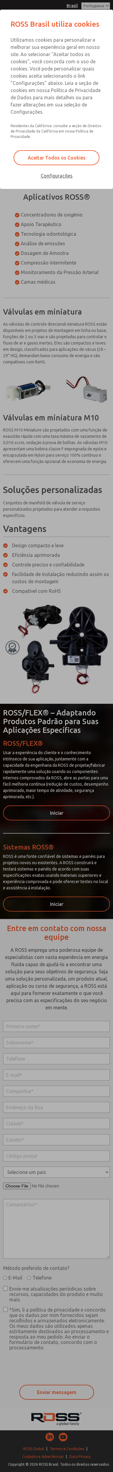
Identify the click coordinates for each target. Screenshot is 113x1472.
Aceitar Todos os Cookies (57, 157)
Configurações (57, 175)
